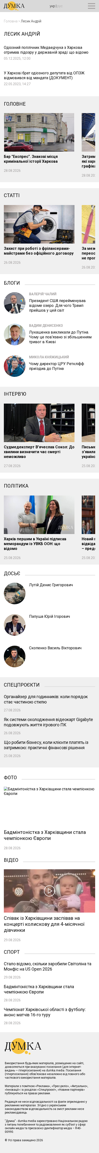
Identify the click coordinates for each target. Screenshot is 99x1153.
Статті (12, 195)
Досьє (12, 573)
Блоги (12, 282)
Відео (11, 859)
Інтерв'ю (15, 394)
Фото (10, 777)
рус (60, 6)
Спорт (12, 951)
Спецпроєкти (22, 684)
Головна (11, 21)
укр (52, 6)
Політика (16, 485)
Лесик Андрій (31, 21)
